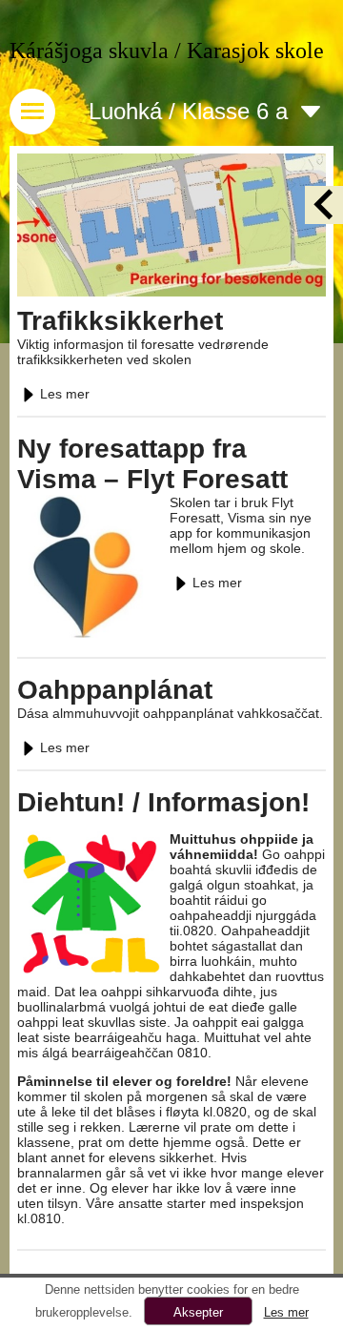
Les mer (65, 393)
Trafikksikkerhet (120, 321)
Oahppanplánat (114, 690)
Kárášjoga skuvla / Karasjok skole (167, 50)
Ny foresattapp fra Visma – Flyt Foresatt (152, 464)
